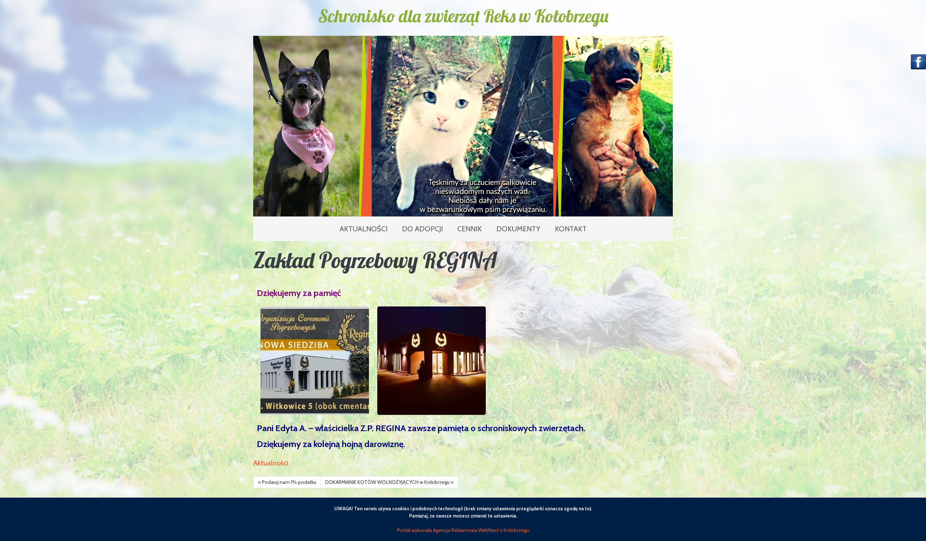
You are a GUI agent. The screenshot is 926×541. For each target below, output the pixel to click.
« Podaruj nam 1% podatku (287, 482)
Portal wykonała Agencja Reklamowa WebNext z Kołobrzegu (463, 530)
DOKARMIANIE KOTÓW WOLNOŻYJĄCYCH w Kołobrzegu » (389, 482)
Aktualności (270, 463)
